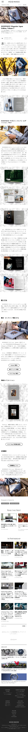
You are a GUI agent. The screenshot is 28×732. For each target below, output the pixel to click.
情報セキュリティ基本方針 (20, 695)
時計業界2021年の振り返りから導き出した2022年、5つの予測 (8, 526)
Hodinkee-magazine (14, 503)
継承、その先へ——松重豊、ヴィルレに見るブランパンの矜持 (7, 552)
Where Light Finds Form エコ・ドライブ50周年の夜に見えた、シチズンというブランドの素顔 (7, 574)
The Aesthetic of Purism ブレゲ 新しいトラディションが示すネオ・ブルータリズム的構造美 (21, 594)
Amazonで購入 (14, 365)
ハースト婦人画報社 (20, 691)
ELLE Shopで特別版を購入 (14, 444)
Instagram (14, 716)
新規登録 (14, 632)
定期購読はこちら (14, 465)
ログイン (4, 632)
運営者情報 (8, 702)
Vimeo (14, 715)
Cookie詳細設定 (20, 697)
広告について (7, 705)
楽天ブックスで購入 (14, 369)
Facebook (14, 712)
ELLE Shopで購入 (14, 373)
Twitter (14, 713)
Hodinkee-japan (5, 503)
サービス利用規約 (7, 694)
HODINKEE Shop (20, 705)
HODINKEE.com (20, 702)
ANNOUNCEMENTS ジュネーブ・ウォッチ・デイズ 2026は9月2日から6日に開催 (13, 670)
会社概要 (7, 691)
